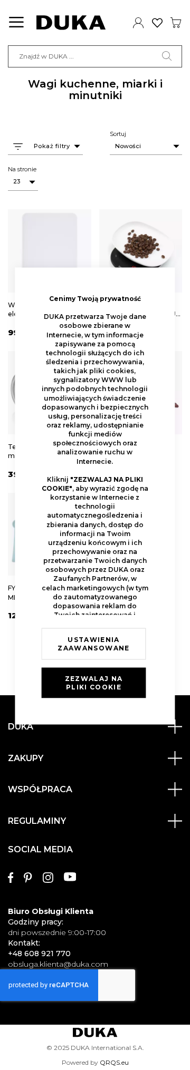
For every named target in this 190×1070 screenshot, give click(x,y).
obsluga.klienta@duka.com (58, 964)
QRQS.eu (114, 1062)
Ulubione (157, 22)
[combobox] (95, 56)
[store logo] (71, 23)
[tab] (95, 902)
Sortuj (118, 134)
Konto (138, 22)
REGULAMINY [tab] (37, 821)
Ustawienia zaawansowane (93, 644)
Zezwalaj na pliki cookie (94, 683)
